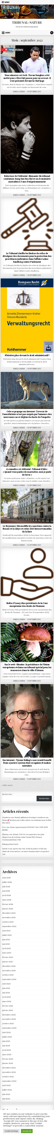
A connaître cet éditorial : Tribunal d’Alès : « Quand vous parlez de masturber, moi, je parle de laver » (27, 472)
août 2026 (6, 878)
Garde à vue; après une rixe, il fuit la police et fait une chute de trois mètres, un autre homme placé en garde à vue (25, 851)
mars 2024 (6, 1001)
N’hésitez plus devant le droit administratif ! (27, 355)
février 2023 (7, 1059)
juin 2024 (6, 988)
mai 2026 (6, 891)
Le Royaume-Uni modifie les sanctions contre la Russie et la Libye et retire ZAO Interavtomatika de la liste (27, 529)
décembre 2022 (9, 1068)
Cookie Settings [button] (11, 1131)
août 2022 (6, 1085)
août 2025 (6, 931)
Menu (7, 2)
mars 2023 (6, 1055)
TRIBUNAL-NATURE (27, 22)
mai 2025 (6, 944)
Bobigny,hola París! (10, 844)
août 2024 (6, 984)
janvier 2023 (7, 1063)
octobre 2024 (8, 975)
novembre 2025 (9, 917)
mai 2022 (6, 1099)
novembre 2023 (9, 1019)
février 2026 (7, 904)
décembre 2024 (8, 966)
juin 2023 (6, 1041)
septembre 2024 (9, 979)
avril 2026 (6, 895)
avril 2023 (6, 1050)
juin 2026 (6, 887)
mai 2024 (6, 993)
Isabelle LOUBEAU (19, 91)
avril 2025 (6, 948)
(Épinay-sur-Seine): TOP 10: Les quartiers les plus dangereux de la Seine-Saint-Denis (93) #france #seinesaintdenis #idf (23, 837)
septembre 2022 (9, 1081)
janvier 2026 (7, 909)
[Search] (51, 32)
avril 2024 (6, 997)
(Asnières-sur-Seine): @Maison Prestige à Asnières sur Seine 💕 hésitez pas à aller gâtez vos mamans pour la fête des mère (26, 820)
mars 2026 (6, 900)
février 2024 (7, 1006)
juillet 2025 (7, 935)
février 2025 (7, 957)
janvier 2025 (7, 962)
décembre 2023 (9, 1015)
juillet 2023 (7, 1037)
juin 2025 (6, 940)
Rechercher (7, 794)
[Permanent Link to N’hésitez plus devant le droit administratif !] (27, 315)
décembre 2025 (9, 913)
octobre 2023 (8, 1024)
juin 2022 (6, 1094)
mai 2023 (6, 1046)
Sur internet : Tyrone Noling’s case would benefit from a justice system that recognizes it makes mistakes (27, 763)
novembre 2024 (9, 971)
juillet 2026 (7, 882)
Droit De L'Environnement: (27, 51)
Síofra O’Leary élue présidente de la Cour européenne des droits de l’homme (27, 604)
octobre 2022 (8, 1077)
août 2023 (6, 1032)
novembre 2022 (9, 1072)
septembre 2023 (9, 1028)
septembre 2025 (9, 926)
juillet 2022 (7, 1090)
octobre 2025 (8, 922)
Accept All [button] (27, 1131)
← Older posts (7, 785)
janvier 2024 (7, 1010)
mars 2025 (6, 953)
